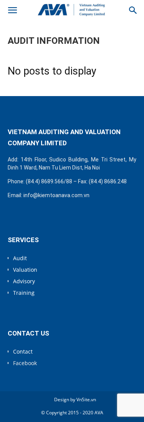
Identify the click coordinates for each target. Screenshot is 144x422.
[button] (12, 10)
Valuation (25, 269)
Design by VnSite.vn (75, 399)
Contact (23, 351)
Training (24, 292)
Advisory (24, 281)
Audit (20, 258)
